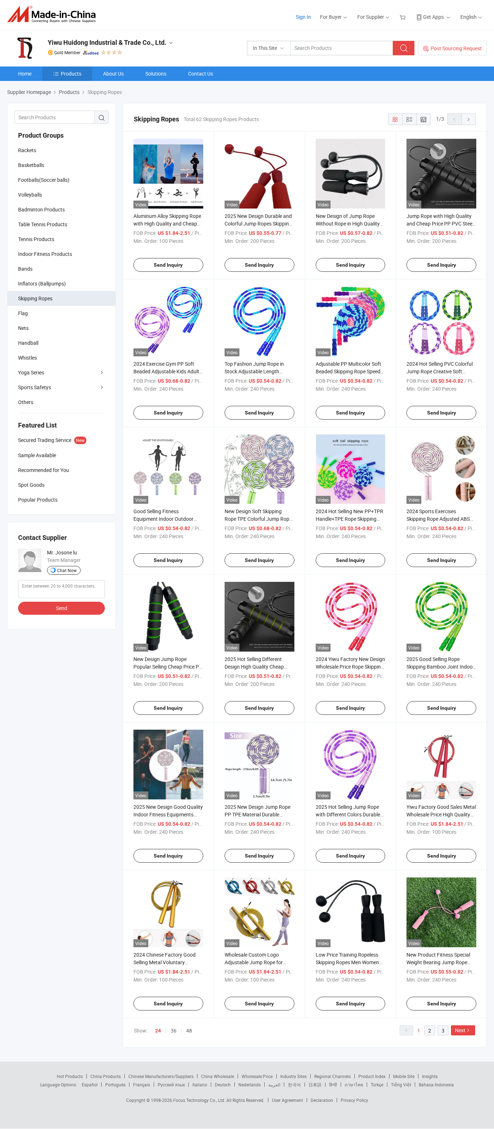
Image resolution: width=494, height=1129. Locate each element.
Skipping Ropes (35, 298)
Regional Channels (332, 1076)
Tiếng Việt (401, 1084)
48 (189, 1030)
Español (90, 1084)
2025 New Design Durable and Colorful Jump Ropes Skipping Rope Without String (258, 224)
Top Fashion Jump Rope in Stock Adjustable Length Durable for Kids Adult (254, 371)
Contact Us (200, 73)
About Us (113, 73)
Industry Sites (293, 1076)
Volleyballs (30, 194)
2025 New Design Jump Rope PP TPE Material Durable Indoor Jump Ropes (257, 814)
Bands (25, 268)
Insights (430, 1076)
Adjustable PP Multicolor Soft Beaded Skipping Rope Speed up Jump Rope (348, 371)
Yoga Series (31, 372)
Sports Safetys (34, 387)
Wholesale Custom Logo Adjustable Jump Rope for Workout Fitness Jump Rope (256, 962)
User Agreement (287, 1100)
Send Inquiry (168, 265)
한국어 (294, 1084)
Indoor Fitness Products (45, 253)
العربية (274, 1084)
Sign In (303, 16)
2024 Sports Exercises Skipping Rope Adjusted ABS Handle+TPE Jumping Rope (438, 519)
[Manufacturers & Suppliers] (53, 14)
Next (460, 1030)
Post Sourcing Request (456, 48)
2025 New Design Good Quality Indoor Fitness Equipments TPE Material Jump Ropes (168, 814)
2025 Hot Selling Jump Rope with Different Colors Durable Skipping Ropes (348, 814)
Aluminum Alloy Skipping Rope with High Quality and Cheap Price (167, 224)
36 (173, 1030)
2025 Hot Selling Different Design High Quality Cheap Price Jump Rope (254, 667)
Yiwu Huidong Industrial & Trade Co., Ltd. (107, 42)
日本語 (314, 1084)
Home (24, 73)
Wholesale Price (257, 1076)
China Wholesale (217, 1076)
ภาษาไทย (354, 1084)
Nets (23, 328)
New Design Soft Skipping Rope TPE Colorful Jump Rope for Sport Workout (258, 519)
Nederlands (249, 1084)
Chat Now (67, 570)
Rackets (27, 150)
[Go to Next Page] (469, 119)
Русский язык (171, 1084)
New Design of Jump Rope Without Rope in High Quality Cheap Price (348, 224)
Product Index (372, 1076)
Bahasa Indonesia (436, 1084)
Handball (28, 342)
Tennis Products (36, 239)
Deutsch (223, 1084)
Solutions (155, 73)
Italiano (199, 1084)
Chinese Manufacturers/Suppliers (160, 1076)
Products (71, 73)
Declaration (322, 1100)
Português (115, 1084)
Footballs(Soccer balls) (43, 179)
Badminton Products (41, 209)
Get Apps (433, 16)
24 (158, 1031)
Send (61, 608)
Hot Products (70, 1076)
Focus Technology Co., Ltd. (199, 1100)
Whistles (27, 357)
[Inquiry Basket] (403, 16)
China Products (105, 1076)
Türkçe (377, 1084)
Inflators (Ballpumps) (42, 283)
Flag (23, 313)
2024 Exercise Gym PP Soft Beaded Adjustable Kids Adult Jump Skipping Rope (166, 371)
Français (141, 1084)
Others (25, 402)
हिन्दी (333, 1084)
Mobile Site (403, 1076)
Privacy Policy (354, 1100)
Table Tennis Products (42, 224)
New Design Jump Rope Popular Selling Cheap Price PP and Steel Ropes (167, 667)
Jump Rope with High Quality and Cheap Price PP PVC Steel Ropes (439, 224)
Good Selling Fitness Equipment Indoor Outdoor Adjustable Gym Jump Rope (164, 519)
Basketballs (31, 165)
